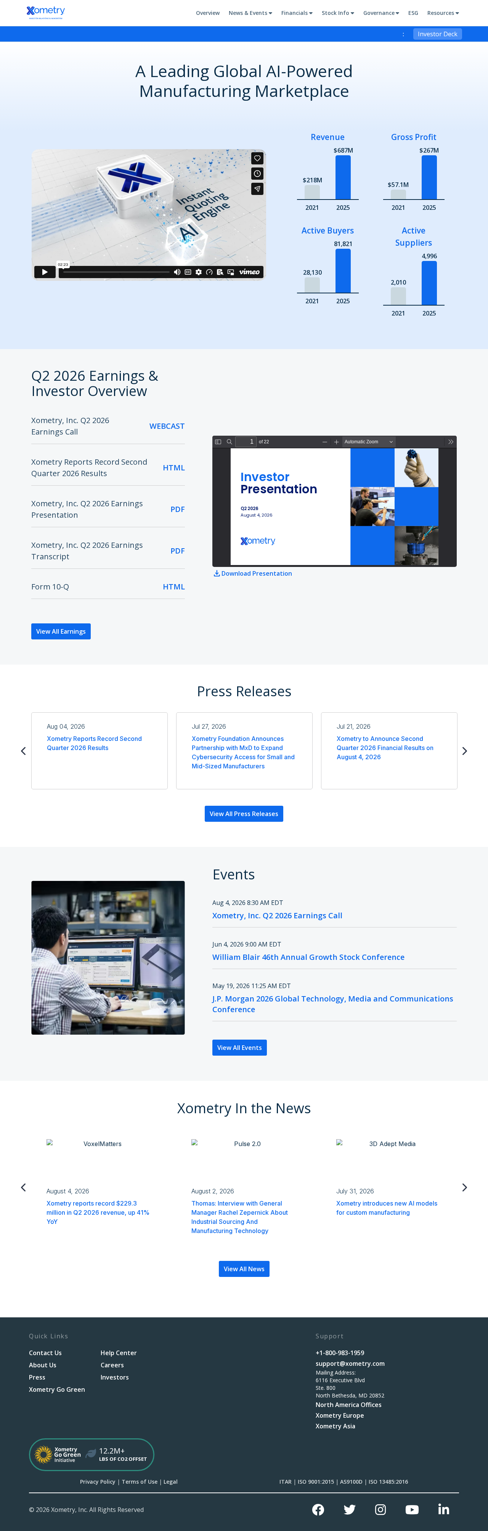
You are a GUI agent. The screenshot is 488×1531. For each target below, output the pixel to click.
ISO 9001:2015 (316, 1481)
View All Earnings (61, 631)
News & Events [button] (248, 12)
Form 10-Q (50, 586)
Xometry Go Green (57, 1389)
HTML (174, 467)
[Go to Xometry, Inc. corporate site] (45, 13)
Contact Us (45, 1353)
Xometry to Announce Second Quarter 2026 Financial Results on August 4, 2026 (385, 748)
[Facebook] (318, 1510)
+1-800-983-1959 (340, 1353)
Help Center (119, 1353)
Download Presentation (257, 573)
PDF (177, 509)
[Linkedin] (443, 1510)
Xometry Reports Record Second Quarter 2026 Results (94, 743)
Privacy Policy (98, 1481)
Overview (208, 12)
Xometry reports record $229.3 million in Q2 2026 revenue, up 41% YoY (98, 1212)
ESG (413, 12)
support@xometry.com (350, 1363)
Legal (171, 1481)
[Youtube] (412, 1510)
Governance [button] (379, 12)
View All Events (239, 1047)
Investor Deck (438, 34)
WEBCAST (167, 426)
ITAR (285, 1481)
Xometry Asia (335, 1426)
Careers (112, 1365)
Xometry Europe (340, 1415)
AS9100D (351, 1481)
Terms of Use (139, 1481)
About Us (42, 1365)
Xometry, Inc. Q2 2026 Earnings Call (277, 915)
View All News (244, 1269)
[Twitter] (350, 1510)
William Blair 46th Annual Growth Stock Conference (308, 957)
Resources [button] (440, 12)
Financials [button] (294, 12)
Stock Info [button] (335, 12)
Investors (115, 1377)
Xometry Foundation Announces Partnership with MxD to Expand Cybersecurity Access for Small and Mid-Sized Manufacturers (243, 752)
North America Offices (349, 1405)
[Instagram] (380, 1510)
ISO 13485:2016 (388, 1481)
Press (37, 1377)
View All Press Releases (244, 814)
